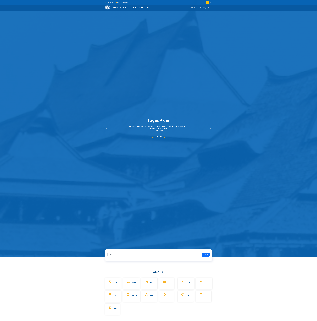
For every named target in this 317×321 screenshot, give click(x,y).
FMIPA (134, 283)
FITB (115, 283)
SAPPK (134, 296)
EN (210, 2)
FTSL (116, 296)
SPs (115, 308)
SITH (188, 296)
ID (207, 2)
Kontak (199, 8)
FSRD (152, 283)
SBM (152, 296)
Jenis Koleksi (191, 8)
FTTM (207, 283)
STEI (206, 296)
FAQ (204, 8)
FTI (170, 283)
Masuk (210, 8)
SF (169, 296)
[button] (106, 128)
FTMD (189, 283)
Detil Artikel (158, 135)
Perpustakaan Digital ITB (129, 7)
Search (206, 255)
